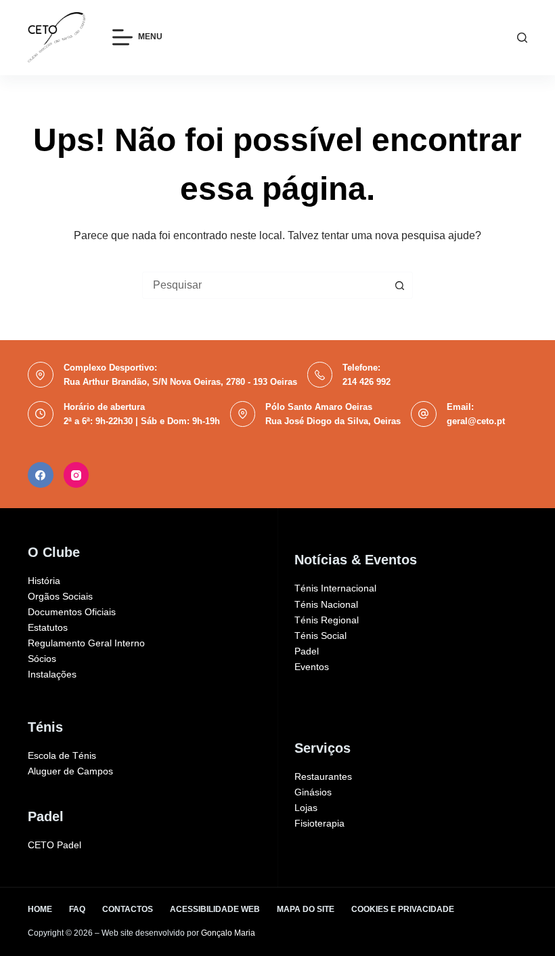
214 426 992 (366, 382)
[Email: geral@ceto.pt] (424, 414)
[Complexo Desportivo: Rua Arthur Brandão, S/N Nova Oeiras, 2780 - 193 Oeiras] (40, 375)
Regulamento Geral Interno (86, 643)
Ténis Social (320, 635)
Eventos (311, 666)
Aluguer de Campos (70, 771)
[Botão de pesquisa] (399, 285)
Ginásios (313, 792)
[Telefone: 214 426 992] (320, 375)
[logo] (56, 37)
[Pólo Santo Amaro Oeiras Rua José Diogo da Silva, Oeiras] (243, 414)
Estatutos (48, 627)
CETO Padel (54, 844)
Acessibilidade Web (215, 909)
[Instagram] (76, 475)
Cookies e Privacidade (402, 909)
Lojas (305, 807)
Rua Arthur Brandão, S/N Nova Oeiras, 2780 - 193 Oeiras (180, 382)
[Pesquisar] (522, 38)
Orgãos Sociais (60, 596)
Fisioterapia (319, 823)
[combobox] (264, 285)
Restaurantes (323, 776)
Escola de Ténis (62, 755)
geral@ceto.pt (476, 421)
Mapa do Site (305, 909)
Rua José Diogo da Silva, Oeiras (333, 421)
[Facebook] (40, 475)
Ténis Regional (326, 620)
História (44, 580)
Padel (306, 651)
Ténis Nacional (326, 604)
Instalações (52, 674)
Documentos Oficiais (72, 611)
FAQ (77, 909)
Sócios (42, 658)
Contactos (127, 909)
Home (40, 909)
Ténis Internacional (335, 588)
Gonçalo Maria (228, 933)
